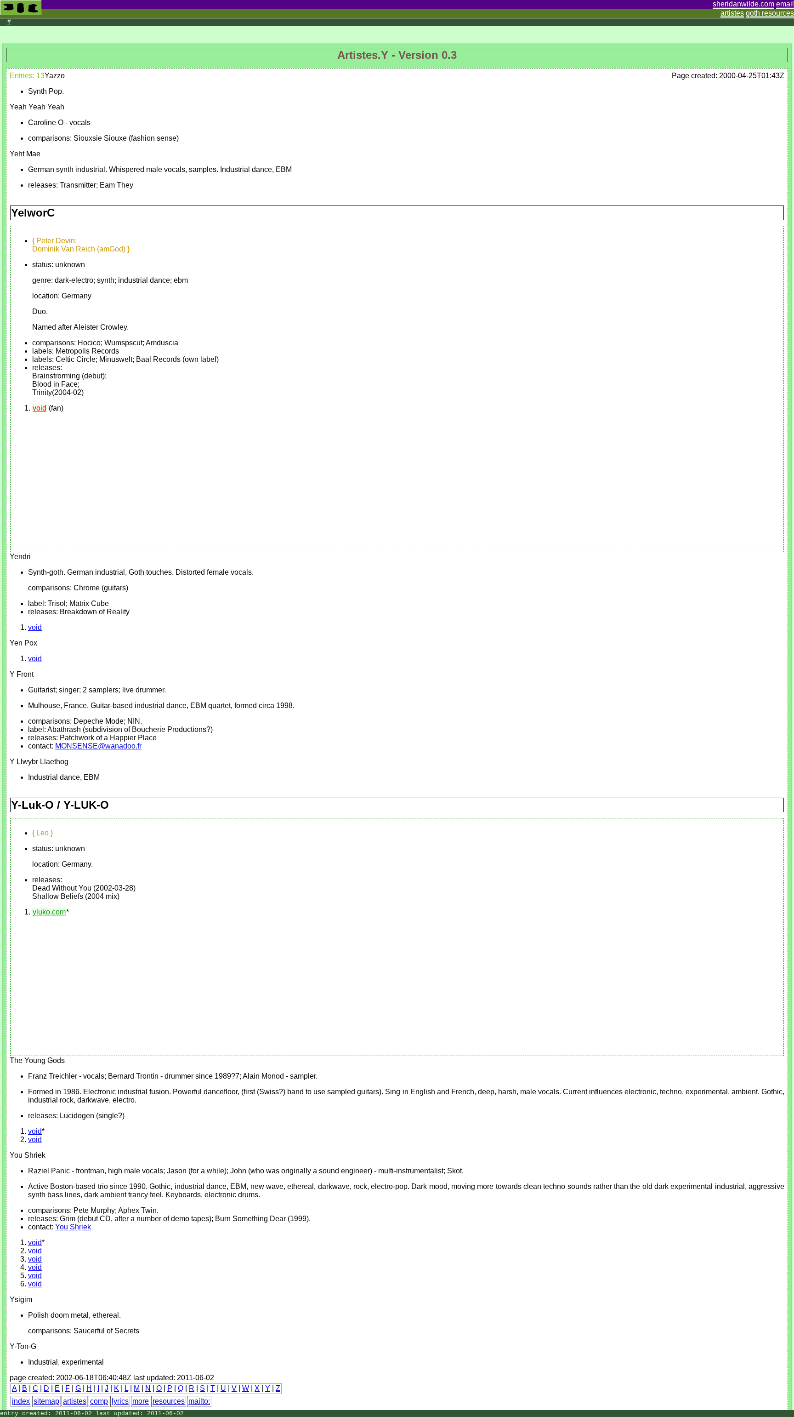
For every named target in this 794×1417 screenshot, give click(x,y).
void (39, 408)
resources (169, 1401)
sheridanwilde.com (743, 4)
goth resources (770, 13)
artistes (732, 13)
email (785, 4)
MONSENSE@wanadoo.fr (98, 746)
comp (99, 1401)
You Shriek (73, 1227)
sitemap (46, 1401)
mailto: (199, 1401)
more (140, 1401)
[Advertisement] (91, 484)
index (21, 1401)
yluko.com (49, 912)
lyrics (120, 1401)
